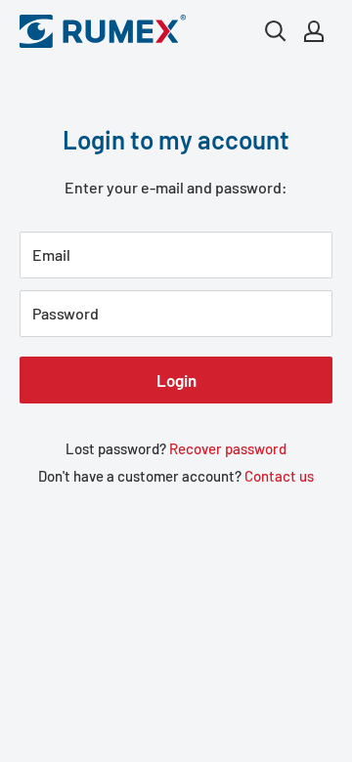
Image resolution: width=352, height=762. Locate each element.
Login (176, 380)
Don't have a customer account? (176, 476)
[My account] (314, 31)
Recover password (227, 448)
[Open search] (275, 31)
